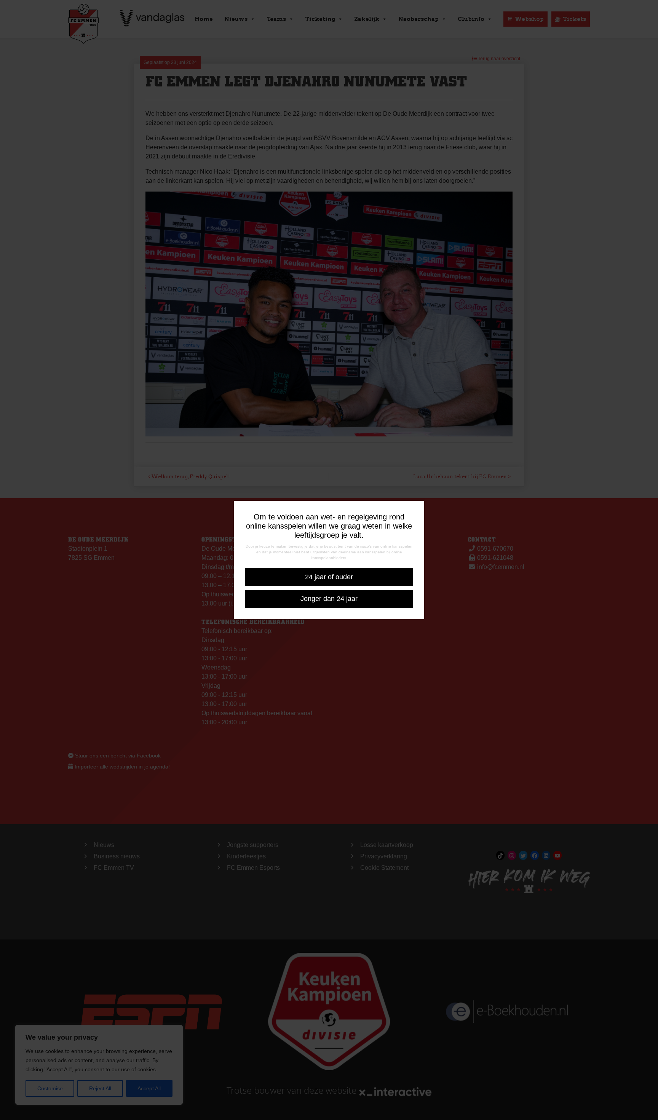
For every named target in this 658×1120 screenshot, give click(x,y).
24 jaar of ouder (329, 577)
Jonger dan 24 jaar (329, 598)
